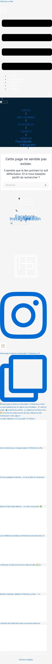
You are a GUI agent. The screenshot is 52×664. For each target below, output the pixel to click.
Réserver (14, 86)
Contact (14, 89)
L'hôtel (26, 110)
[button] (27, 45)
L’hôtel (13, 76)
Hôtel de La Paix (6, 1)
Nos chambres (17, 79)
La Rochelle (16, 82)
